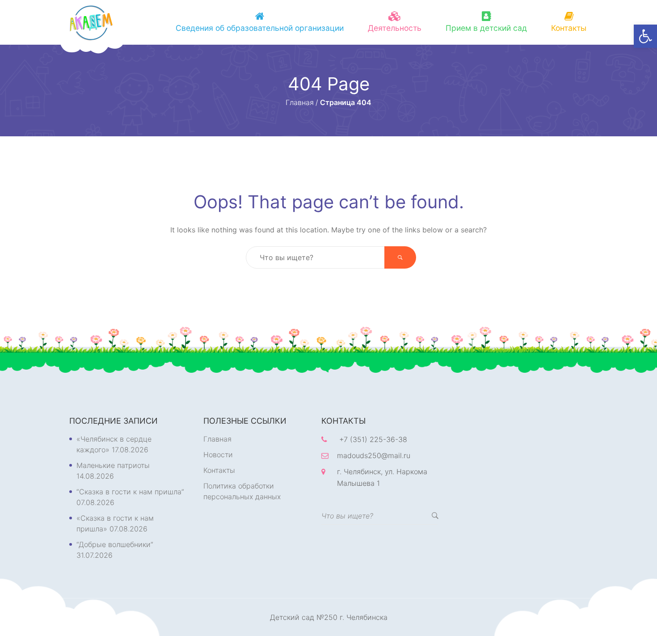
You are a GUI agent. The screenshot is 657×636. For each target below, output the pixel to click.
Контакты (568, 28)
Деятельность (394, 28)
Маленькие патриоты (113, 465)
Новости (218, 454)
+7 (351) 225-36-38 (373, 439)
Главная (217, 438)
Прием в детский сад (486, 28)
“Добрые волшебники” (114, 544)
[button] (645, 36)
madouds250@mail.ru (373, 455)
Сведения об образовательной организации (260, 28)
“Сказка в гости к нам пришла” (130, 491)
